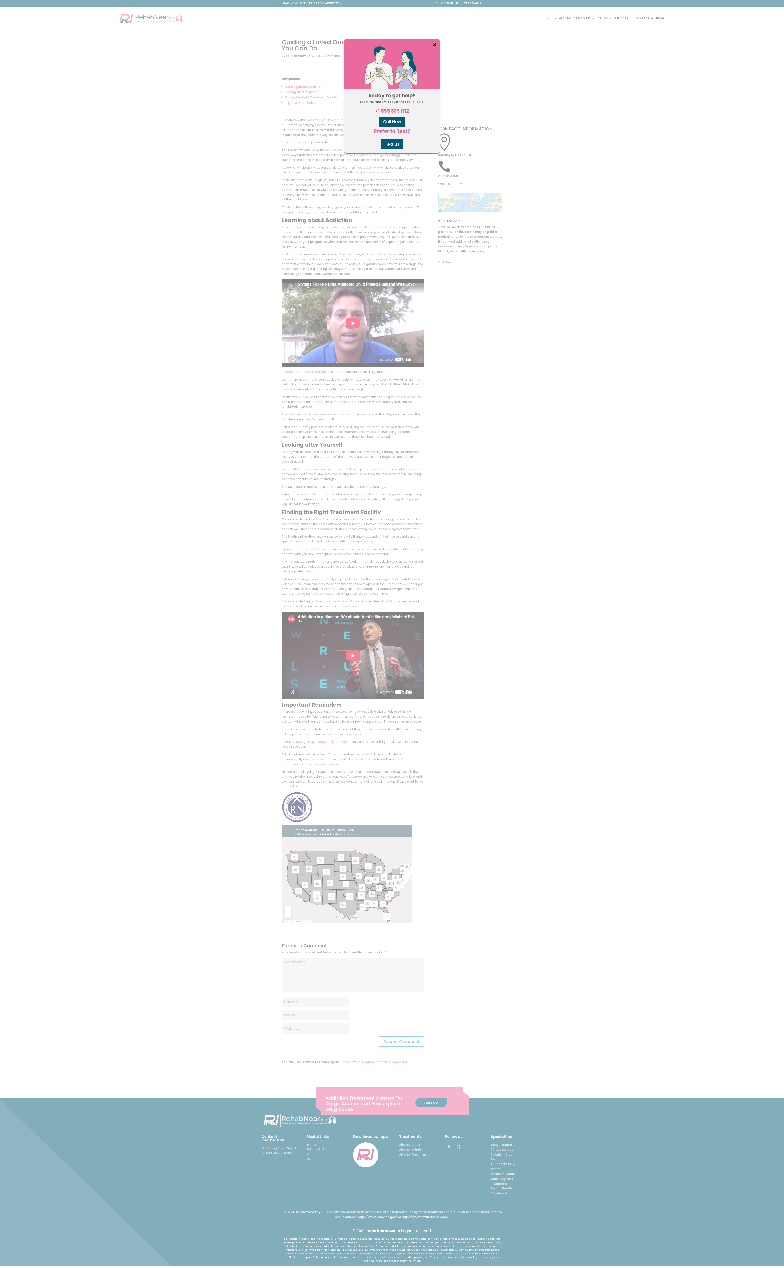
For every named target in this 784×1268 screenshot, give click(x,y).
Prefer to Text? (392, 131)
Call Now (392, 122)
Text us (392, 144)
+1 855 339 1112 (392, 111)
